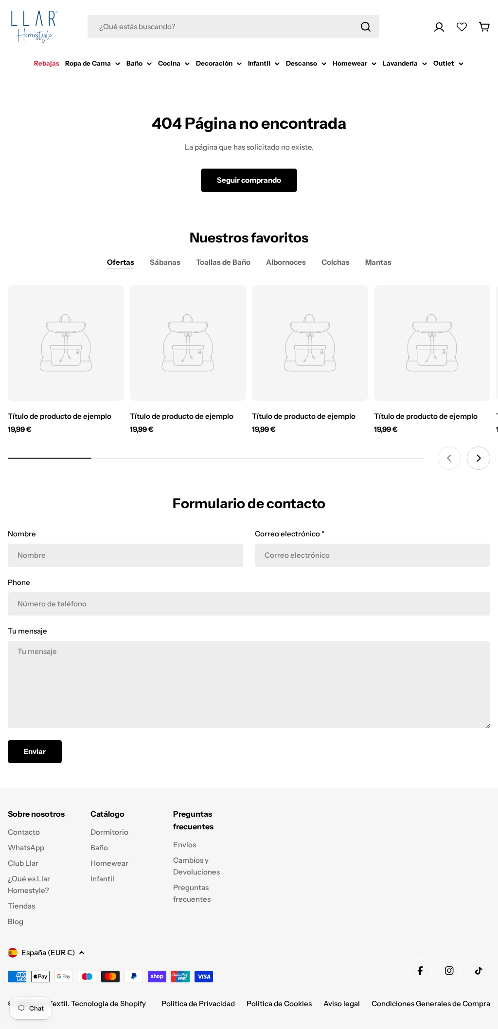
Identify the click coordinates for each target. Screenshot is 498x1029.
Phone (19, 582)
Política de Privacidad (198, 1003)
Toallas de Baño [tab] (223, 262)
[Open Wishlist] (462, 26)
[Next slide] (478, 458)
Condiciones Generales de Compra (431, 1003)
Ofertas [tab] (120, 262)
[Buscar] (366, 27)
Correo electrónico (289, 533)
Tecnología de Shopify (108, 1003)
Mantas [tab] (378, 262)
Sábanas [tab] (165, 262)
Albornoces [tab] (286, 262)
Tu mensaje (27, 630)
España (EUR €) (48, 952)
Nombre (22, 533)
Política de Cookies (279, 1003)
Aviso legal (341, 1003)
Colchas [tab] (335, 262)
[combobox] (233, 26)
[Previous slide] (449, 458)
